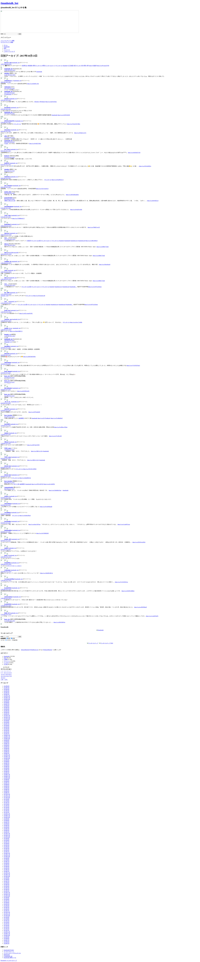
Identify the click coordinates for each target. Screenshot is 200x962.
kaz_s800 (6, 292)
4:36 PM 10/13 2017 (9, 377)
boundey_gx (7, 334)
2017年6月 (6, 804)
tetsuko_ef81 (7, 539)
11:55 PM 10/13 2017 (9, 620)
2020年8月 (6, 742)
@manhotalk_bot (8, 956)
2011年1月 (6, 930)
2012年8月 (6, 899)
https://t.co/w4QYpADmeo (95, 286)
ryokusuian (7, 570)
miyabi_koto (7, 466)
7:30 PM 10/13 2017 (6, 434)
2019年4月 (6, 768)
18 (6, 674)
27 (9, 676)
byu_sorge (7, 149)
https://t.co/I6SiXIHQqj (59, 622)
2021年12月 (7, 715)
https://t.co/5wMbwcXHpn (60, 427)
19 (7, 674)
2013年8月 (6, 879)
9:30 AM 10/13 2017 (6, 208)
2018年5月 (6, 786)
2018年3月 (6, 789)
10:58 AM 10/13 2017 (6, 254)
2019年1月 (6, 773)
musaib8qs (7, 346)
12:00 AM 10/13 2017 (6, 64)
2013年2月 (6, 889)
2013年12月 (7, 873)
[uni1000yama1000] (5, 251)
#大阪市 (29, 240)
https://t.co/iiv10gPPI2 (49, 484)
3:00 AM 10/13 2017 (6, 82)
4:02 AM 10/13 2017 (9, 88)
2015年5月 (6, 845)
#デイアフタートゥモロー (14, 565)
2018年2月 (6, 791)
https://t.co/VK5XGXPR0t (29, 469)
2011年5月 (6, 923)
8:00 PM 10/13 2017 (6, 458)
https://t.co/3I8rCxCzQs (37, 451)
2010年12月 (7, 932)
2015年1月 (6, 851)
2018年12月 (7, 774)
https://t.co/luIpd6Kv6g (25, 478)
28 (10, 676)
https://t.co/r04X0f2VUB (134, 152)
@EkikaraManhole (47, 649)
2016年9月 (6, 819)
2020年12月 (7, 735)
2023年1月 (6, 694)
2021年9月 (6, 720)
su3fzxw (6, 496)
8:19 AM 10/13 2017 (9, 157)
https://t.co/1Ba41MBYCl (16, 331)
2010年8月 (6, 938)
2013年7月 (6, 881)
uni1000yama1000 (13, 252)
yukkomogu (7, 86)
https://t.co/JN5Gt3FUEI (37, 484)
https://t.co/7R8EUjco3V (94, 227)
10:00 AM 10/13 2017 (6, 226)
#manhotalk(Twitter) (9, 950)
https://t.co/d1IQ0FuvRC (23, 391)
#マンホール (58, 65)
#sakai (90, 65)
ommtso (6, 433)
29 (1, 678)
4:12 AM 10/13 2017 (9, 93)
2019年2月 (6, 771)
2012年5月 (6, 904)
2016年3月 (6, 828)
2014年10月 (7, 856)
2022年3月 (6, 710)
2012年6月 (6, 902)
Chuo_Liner (7, 215)
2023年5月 (6, 687)
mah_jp (6, 243)
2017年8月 (6, 801)
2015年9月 (6, 838)
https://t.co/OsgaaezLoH (39, 295)
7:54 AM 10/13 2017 (9, 137)
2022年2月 (6, 712)
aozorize (6, 98)
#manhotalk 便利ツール (10, 957)
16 (3, 674)
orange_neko (7, 191)
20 (9, 674)
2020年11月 (7, 737)
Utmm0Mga (7, 562)
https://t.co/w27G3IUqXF (55, 436)
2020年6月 (6, 745)
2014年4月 (6, 866)
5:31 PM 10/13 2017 (9, 396)
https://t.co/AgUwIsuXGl (42, 188)
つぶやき (6, 662)
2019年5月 (6, 766)
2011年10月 (7, 915)
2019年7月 (6, 763)
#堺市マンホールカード (48, 65)
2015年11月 (7, 835)
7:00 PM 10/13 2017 (6, 425)
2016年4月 (6, 827)
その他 (6, 664)
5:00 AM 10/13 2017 (9, 113)
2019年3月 (6, 769)
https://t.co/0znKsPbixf (25, 515)
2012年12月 (7, 892)
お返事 (6, 659)
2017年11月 (7, 796)
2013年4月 (6, 886)
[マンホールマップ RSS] (106, 643)
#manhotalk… (73, 286)
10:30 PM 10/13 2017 (6, 571)
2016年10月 (7, 817)
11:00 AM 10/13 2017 (6, 263)
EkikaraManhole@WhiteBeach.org (29, 649)
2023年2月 (6, 692)
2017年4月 (6, 807)
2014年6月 (6, 863)
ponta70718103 (8, 197)
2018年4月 (6, 787)
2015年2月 (6, 850)
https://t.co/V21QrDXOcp (121, 582)
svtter (5, 270)
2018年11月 (7, 776)
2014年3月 (6, 868)
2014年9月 (6, 858)
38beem (6, 442)
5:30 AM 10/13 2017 (6, 122)
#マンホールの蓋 (36, 240)
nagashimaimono (8, 206)
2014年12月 (7, 853)
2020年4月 (6, 748)
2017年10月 (7, 797)
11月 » (6, 679)
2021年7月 (6, 723)
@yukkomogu (7, 94)
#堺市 (84, 65)
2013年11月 (7, 874)
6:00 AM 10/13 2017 (6, 131)
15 (1, 674)
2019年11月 (7, 756)
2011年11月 (7, 914)
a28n (5, 136)
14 (10, 672)
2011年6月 (6, 922)
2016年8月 (6, 820)
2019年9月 (6, 760)
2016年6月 (6, 823)
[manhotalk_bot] (5, 61)
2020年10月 (7, 738)
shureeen (6, 233)
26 (7, 676)
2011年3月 (6, 927)
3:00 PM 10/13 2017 (6, 347)
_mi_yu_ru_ (7, 401)
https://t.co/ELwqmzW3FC (26, 313)
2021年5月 (6, 727)
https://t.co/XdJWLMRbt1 (128, 591)
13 (9, 672)
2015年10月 (7, 837)
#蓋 (75, 65)
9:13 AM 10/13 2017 (9, 199)
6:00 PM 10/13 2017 (6, 403)
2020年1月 (6, 753)
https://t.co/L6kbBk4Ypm (55, 490)
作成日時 (14, 640)
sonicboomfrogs (8, 596)
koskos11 (6, 155)
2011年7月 (6, 920)
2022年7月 (6, 704)
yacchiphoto (7, 512)
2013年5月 (6, 884)
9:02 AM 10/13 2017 (9, 193)
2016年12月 (7, 814)
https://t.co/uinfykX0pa (51, 101)
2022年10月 (7, 699)
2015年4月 (6, 846)
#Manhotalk (7, 954)
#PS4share (42, 101)
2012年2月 (6, 909)
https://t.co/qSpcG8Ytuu (34, 524)
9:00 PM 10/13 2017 (6, 497)
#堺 (87, 65)
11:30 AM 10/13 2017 (6, 294)
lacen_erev (7, 376)
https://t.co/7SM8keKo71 (18, 218)
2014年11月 (7, 855)
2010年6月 (6, 941)
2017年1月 (6, 812)
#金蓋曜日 (21, 418)
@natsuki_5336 (4, 295)
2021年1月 (6, 733)
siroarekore (7, 129)
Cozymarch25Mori (9, 579)
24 (4, 676)
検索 (2, 34)
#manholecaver (74, 240)
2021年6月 (6, 725)
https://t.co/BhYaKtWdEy (29, 356)
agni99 (6, 548)
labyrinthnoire (8, 388)
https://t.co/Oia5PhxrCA (58, 179)
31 (4, 678)
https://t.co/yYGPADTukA (133, 365)
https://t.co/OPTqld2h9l (34, 412)
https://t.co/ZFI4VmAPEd (138, 542)
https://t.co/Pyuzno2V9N (103, 65)
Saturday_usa (8, 319)
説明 (13, 638)
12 (7, 672)
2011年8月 (6, 919)
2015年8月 (6, 840)
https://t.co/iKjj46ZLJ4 (152, 200)
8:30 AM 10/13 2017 (6, 164)
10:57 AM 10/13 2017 (9, 245)
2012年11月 (7, 894)
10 (4, 672)
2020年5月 (6, 746)
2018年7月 (6, 782)
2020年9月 (6, 740)
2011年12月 (7, 912)
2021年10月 (7, 719)
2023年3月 (6, 691)
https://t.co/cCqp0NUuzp (124, 524)
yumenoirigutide (8, 487)
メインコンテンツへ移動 (7, 40)
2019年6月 (6, 764)
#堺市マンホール (37, 65)
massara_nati (7, 62)
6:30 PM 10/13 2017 (6, 410)
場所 (9, 638)
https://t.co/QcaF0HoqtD (46, 506)
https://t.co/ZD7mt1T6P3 (33, 445)
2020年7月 (6, 743)
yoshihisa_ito (7, 261)
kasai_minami (8, 371)
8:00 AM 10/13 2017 (9, 142)
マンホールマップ (9, 951)
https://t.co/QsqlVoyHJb (76, 209)
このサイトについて (9, 51)
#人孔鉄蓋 (70, 65)
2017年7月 (6, 802)
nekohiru (6, 73)
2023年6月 (6, 686)
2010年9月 (6, 937)
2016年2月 (6, 830)
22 (1, 676)
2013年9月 (6, 878)
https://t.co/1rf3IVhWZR (64, 115)
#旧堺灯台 (24, 65)
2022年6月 (6, 705)
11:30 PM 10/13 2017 (6, 605)
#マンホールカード (46, 240)
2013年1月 (6, 891)
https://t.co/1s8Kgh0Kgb (91, 240)
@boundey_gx (8, 342)
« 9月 (2, 679)
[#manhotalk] (100, 630)
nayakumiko (7, 521)
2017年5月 (6, 805)
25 (6, 676)
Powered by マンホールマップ (9, 960)
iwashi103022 (7, 588)
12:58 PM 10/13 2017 (9, 336)
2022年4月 (6, 709)
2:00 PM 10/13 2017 (9, 340)
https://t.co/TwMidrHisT (57, 418)
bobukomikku (8, 530)
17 (4, 674)
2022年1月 (6, 714)
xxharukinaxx (8, 503)
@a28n (6, 143)
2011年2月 (6, 928)
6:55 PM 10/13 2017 (9, 416)
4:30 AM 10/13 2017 (6, 100)
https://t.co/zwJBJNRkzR (140, 607)
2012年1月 (6, 910)
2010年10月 (7, 935)
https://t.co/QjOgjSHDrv (145, 166)
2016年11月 (7, 815)
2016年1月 (6, 832)
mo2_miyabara (8, 185)
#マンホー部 (79, 65)
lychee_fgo (7, 310)
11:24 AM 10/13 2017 (9, 285)
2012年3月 (6, 907)
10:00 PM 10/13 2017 (6, 557)
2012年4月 (6, 905)
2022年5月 (6, 707)
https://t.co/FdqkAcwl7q (80, 132)
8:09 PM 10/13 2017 (9, 489)
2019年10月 (7, 758)
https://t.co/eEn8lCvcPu (33, 83)
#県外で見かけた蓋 (9, 200)
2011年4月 (6, 925)
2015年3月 (6, 848)
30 (3, 678)
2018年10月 (7, 778)
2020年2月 (6, 751)
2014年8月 (6, 860)
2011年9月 (6, 917)
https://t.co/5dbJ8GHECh (46, 573)
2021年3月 (6, 730)
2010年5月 (6, 943)
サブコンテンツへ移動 (7, 42)
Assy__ (6, 237)
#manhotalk (7, 46)
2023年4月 (6, 689)
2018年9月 (6, 779)
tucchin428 (7, 107)
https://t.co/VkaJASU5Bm (73, 124)
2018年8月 (6, 781)
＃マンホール (17, 124)
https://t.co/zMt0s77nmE (103, 246)
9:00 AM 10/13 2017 (6, 178)
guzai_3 (6, 555)
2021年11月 (7, 717)
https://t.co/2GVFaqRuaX (44, 418)
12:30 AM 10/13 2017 (9, 74)
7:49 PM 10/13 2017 (9, 449)
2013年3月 (6, 887)
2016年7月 (6, 822)
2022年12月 (7, 696)
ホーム (6, 45)
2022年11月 (7, 697)
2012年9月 (6, 897)
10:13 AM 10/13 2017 (9, 239)
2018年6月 (6, 784)
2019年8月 (6, 761)
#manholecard (81, 240)
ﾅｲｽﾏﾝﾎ (8, 640)
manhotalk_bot (15, 62)
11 (6, 672)
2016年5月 (6, 825)
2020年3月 (6, 750)
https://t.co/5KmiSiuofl (104, 264)
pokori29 (6, 353)
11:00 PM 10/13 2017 (6, 580)
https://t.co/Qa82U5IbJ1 (35, 143)
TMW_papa (7, 448)
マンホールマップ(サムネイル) (12, 953)
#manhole (65, 65)
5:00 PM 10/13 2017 (6, 389)
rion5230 (6, 409)
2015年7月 (6, 842)
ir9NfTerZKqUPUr (9, 121)
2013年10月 (7, 876)
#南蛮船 (30, 65)
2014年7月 (6, 861)
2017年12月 (7, 794)
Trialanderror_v (8, 80)
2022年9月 (6, 701)
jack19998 (7, 424)
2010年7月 (6, 940)
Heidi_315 (7, 613)
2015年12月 (7, 833)
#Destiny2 (36, 101)
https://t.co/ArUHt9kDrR (42, 533)
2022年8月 (6, 702)
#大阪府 (94, 65)
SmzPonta (7, 176)
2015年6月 (6, 843)
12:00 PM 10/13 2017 (6, 312)
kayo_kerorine (8, 415)
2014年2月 (6, 869)
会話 (5, 48)
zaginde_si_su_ (8, 328)
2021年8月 (6, 722)
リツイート (7, 50)
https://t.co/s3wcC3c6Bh (76, 322)
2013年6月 (6, 882)
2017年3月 (6, 809)
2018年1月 (6, 792)
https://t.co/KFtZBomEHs (72, 194)
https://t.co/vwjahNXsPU (152, 616)
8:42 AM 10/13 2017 (9, 171)
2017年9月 (6, 799)
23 (3, 676)
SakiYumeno (7, 362)
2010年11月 (7, 933)
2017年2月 (6, 810)
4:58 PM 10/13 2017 (9, 382)
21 (10, 674)
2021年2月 (6, 732)
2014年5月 (6, 864)
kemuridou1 (7, 224)
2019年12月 (7, 755)
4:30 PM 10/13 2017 (6, 373)
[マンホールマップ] (92, 643)
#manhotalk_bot (9, 3)
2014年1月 (6, 871)
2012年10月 (7, 896)
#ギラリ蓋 (16, 484)
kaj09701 (6, 163)
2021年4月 (6, 728)
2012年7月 (6, 901)
